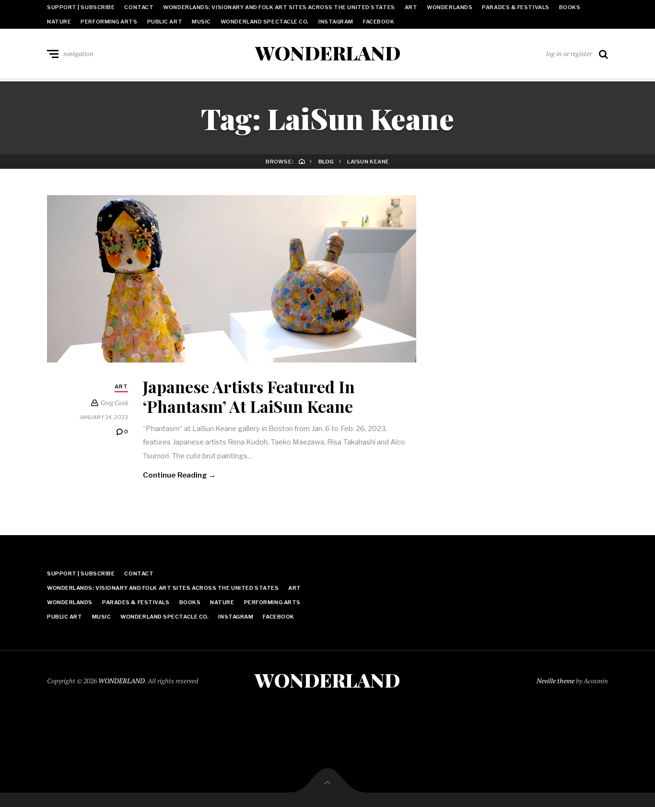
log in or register (569, 53)
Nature (59, 21)
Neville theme (555, 680)
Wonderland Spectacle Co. (265, 21)
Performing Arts (109, 21)
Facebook (378, 21)
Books (570, 7)
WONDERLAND (327, 52)
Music (201, 21)
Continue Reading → (179, 475)
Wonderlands (449, 7)
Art (411, 7)
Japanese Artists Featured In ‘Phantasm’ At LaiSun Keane (249, 396)
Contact (138, 7)
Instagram (335, 21)
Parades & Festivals (515, 7)
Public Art (165, 21)
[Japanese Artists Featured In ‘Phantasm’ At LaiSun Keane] (231, 279)
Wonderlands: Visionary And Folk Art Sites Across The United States (279, 7)
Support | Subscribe (81, 7)
